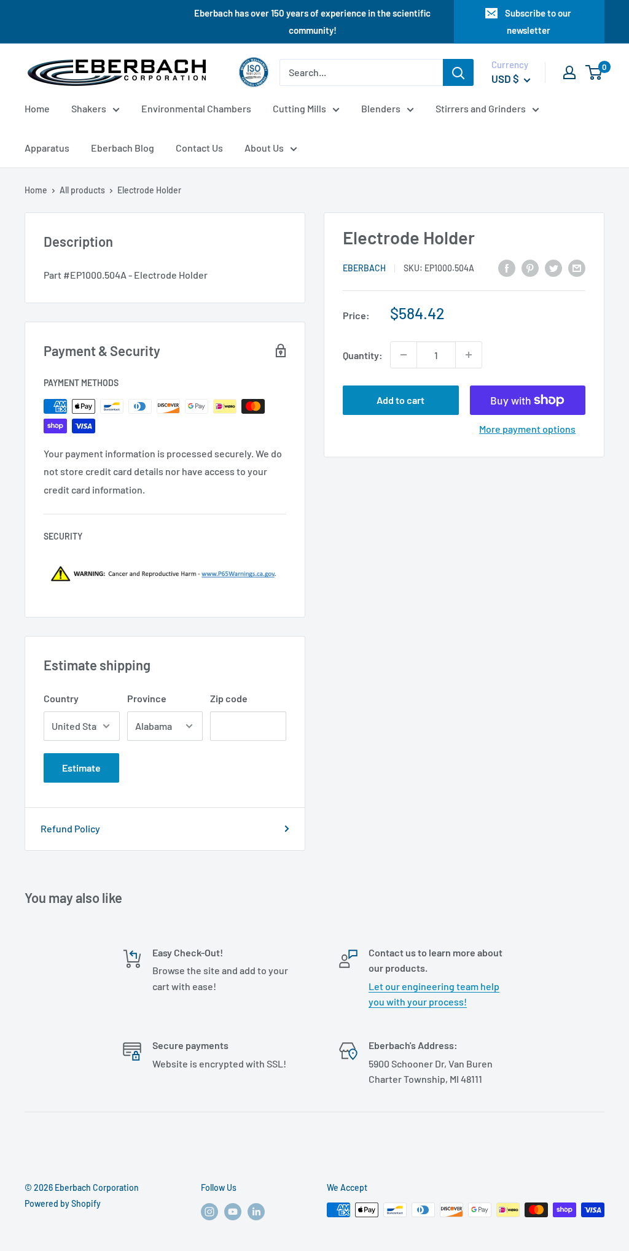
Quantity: (363, 355)
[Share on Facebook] (506, 267)
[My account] (569, 72)
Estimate (81, 767)
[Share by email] (576, 267)
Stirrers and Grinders (481, 108)
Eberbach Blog (122, 147)
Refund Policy (70, 828)
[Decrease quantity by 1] (403, 355)
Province (146, 698)
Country (61, 698)
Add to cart (400, 400)
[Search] (458, 72)
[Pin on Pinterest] (530, 267)
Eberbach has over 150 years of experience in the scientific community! (312, 21)
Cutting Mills (299, 108)
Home (37, 108)
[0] (594, 72)
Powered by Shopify (63, 1203)
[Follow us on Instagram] (209, 1211)
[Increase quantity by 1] (469, 355)
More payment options (527, 429)
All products (82, 190)
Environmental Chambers (196, 108)
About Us (264, 147)
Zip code (229, 698)
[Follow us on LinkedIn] (256, 1211)
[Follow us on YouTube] (232, 1211)
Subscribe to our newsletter (538, 21)
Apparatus (47, 147)
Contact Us (199, 147)
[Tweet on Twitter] (553, 267)
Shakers (88, 108)
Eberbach (364, 268)
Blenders (380, 108)
